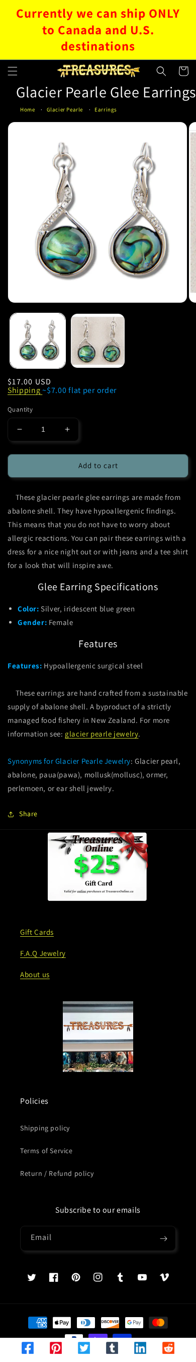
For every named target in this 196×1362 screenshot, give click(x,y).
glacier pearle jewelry (101, 734)
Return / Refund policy (56, 1173)
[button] (13, 71)
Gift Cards (37, 932)
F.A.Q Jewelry (43, 953)
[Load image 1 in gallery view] (37, 341)
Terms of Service (46, 1150)
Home (27, 109)
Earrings (105, 109)
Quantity (20, 409)
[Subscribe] (163, 1238)
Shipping (25, 390)
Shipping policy (45, 1127)
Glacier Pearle (65, 109)
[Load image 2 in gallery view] (98, 341)
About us (35, 974)
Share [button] (28, 813)
